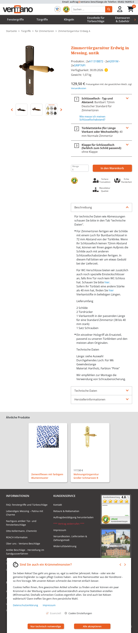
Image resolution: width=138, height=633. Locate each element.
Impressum (59, 530)
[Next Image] (61, 109)
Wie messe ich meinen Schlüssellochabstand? (92, 118)
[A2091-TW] (36, 109)
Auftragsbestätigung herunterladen (73, 517)
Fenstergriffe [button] (15, 19)
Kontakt (57, 504)
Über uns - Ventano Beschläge (23, 543)
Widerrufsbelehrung (64, 546)
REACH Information (17, 537)
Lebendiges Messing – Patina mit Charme (24, 512)
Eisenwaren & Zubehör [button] (122, 19)
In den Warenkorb (112, 168)
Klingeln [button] (69, 19)
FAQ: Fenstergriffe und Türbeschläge (26, 504)
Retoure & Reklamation (66, 511)
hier (107, 282)
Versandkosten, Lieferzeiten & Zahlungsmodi (70, 538)
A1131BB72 (96, 61)
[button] (120, 9)
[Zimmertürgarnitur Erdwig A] (36, 70)
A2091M (113, 61)
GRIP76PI (79, 65)
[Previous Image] (11, 109)
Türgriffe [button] (42, 19)
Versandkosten (78, 88)
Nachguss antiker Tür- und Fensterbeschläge (21, 522)
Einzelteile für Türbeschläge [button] (96, 19)
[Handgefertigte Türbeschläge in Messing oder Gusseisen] (51, 109)
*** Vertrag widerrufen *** (68, 523)
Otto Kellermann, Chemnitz (21, 531)
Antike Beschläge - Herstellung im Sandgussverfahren (25, 551)
